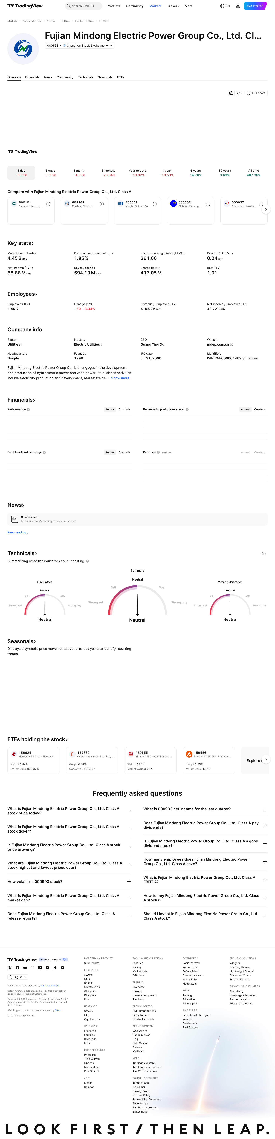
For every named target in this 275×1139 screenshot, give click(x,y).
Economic (90, 1030)
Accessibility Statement (147, 1099)
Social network (192, 963)
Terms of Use (141, 1082)
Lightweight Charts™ (242, 971)
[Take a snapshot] (231, 93)
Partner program (240, 999)
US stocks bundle (143, 1019)
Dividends (90, 1039)
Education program (241, 1003)
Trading (187, 995)
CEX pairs (90, 991)
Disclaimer (139, 1086)
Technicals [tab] (85, 77)
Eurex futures (141, 1015)
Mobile (88, 1082)
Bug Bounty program (145, 1107)
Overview (138, 986)
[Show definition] (40, 253)
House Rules (190, 979)
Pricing (137, 967)
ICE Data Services (50, 985)
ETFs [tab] (120, 77)
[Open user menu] (238, 6)
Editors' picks (191, 1003)
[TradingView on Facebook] (17, 967)
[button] (123, 6)
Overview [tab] (14, 77)
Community (134, 6)
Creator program (193, 975)
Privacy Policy (141, 1091)
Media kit (138, 1051)
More (188, 6)
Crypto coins (92, 986)
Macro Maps (91, 1067)
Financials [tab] (32, 77)
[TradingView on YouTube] (25, 967)
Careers (137, 1047)
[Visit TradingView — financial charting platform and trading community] (22, 151)
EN (228, 6)
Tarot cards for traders (146, 1067)
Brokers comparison (145, 995)
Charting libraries (240, 967)
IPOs (87, 1043)
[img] (107, 45)
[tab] (110, 409)
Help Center (140, 1043)
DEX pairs (90, 995)
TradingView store (144, 1062)
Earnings (89, 1034)
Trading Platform (240, 979)
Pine (86, 999)
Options (89, 1062)
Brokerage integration (243, 995)
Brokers (173, 6)
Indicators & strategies (196, 1015)
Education (189, 999)
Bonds (88, 982)
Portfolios (90, 1054)
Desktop (89, 1086)
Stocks (88, 974)
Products (113, 6)
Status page (140, 1111)
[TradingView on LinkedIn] (40, 967)
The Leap (138, 999)
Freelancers (190, 1023)
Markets (155, 6)
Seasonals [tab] (105, 77)
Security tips (140, 1103)
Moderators (190, 983)
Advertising (237, 991)
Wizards (187, 1019)
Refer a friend (191, 971)
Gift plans (138, 975)
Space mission (141, 1034)
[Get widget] (239, 93)
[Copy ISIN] (244, 358)
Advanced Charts (240, 975)
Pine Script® (91, 1071)
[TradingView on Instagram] (32, 967)
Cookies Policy (141, 1095)
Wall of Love (190, 967)
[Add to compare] (48, 204)
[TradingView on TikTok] (55, 967)
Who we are (140, 1030)
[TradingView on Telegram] (47, 967)
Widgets (235, 963)
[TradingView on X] (10, 967)
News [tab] (48, 77)
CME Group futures (144, 1010)
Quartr (58, 1010)
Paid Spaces (190, 1027)
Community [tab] (65, 77)
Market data (140, 971)
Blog (135, 1039)
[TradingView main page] (25, 6)
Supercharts (91, 963)
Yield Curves (92, 1058)
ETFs (87, 978)
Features (138, 963)
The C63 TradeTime (145, 1071)
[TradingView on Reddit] (62, 967)
